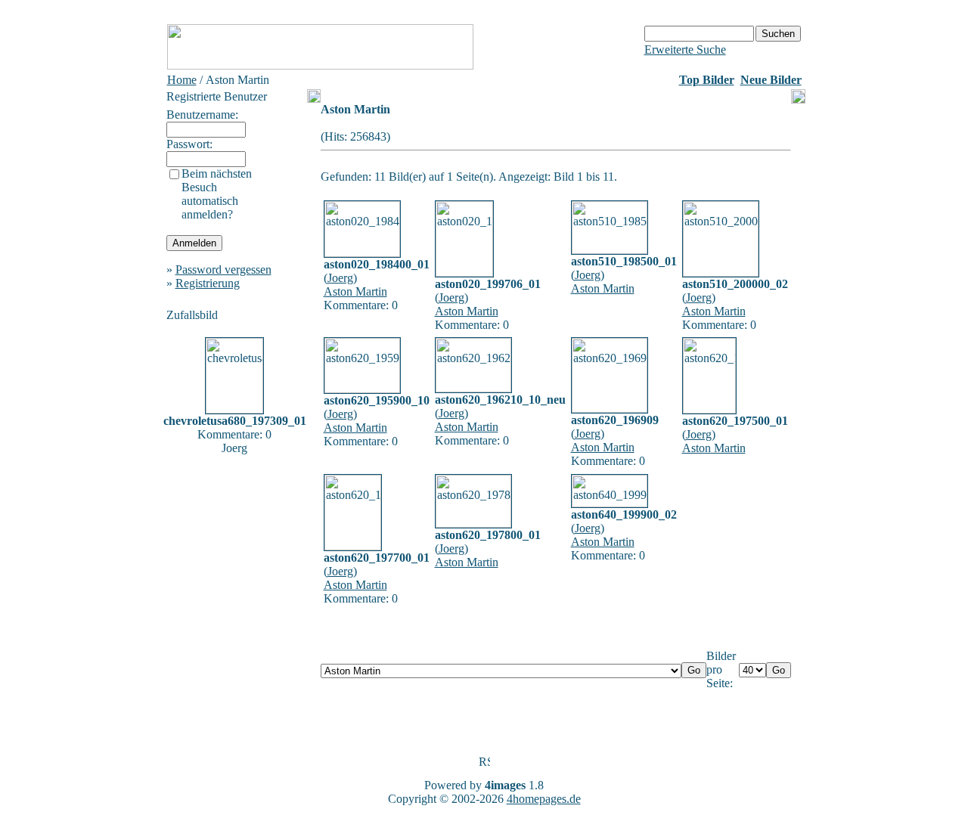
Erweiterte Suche (685, 49)
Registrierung (207, 283)
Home (182, 79)
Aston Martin (355, 291)
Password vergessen (223, 269)
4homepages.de (544, 798)
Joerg (340, 277)
